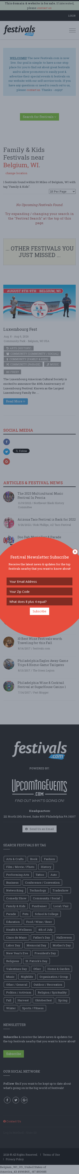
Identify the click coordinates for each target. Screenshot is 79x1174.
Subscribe (39, 611)
